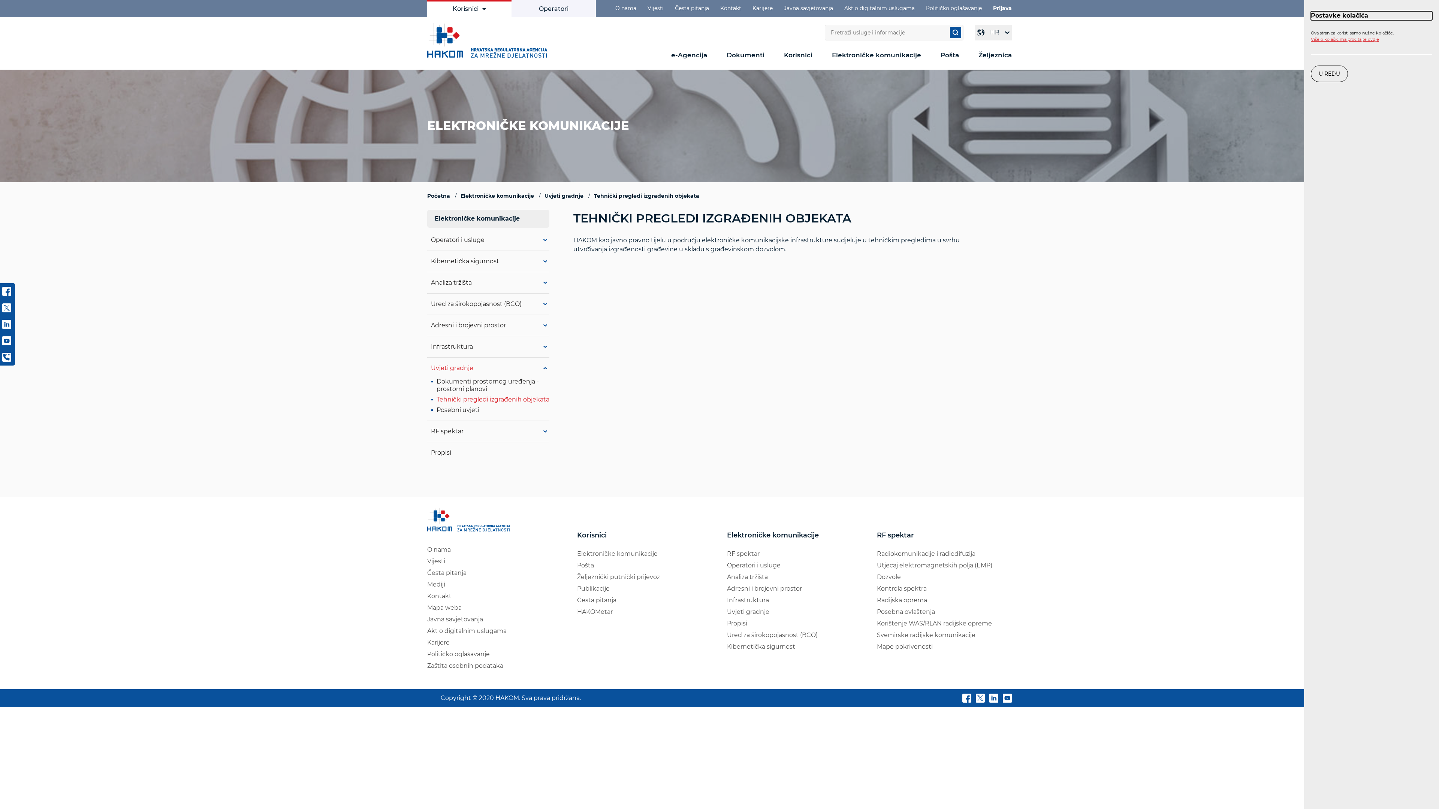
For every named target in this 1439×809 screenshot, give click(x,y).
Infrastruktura (452, 346)
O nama (625, 8)
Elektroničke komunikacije (876, 55)
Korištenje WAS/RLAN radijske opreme (934, 623)
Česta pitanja (692, 8)
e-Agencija (689, 55)
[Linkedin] (993, 699)
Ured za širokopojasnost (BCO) (476, 303)
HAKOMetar (595, 611)
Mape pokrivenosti (905, 646)
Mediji (436, 584)
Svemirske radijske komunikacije (926, 635)
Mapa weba (444, 607)
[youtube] (1007, 699)
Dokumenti (745, 55)
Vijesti (656, 8)
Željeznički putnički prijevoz (618, 577)
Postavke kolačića (1339, 15)
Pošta (950, 55)
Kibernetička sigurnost (465, 261)
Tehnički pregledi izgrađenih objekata (493, 399)
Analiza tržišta (451, 282)
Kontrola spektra (902, 588)
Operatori (553, 8)
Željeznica (995, 55)
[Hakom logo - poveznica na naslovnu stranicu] (489, 40)
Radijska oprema (902, 600)
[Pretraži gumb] (955, 32)
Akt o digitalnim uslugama (879, 8)
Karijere (762, 8)
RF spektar (447, 431)
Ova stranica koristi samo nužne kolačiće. (1352, 36)
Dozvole (889, 577)
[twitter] (980, 699)
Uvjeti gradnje (452, 368)
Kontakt (730, 8)
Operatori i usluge (458, 239)
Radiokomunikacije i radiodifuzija (926, 553)
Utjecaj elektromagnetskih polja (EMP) (934, 565)
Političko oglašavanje (954, 8)
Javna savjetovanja (808, 8)
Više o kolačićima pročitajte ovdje (1345, 39)
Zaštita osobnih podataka (465, 665)
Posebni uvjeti (458, 409)
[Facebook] (966, 699)
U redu (1329, 73)
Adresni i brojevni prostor (468, 325)
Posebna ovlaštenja (906, 611)
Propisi (441, 452)
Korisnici (466, 8)
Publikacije (593, 588)
